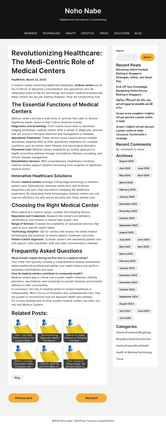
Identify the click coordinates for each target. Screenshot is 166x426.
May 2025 (124, 246)
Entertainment (142, 339)
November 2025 (128, 211)
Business (30, 33)
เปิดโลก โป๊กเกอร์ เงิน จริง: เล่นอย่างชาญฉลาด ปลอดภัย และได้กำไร (134, 103)
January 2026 (127, 196)
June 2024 (143, 310)
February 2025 (127, 261)
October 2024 (127, 289)
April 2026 (143, 175)
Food (138, 345)
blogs (147, 332)
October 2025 (127, 218)
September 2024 (128, 296)
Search (120, 50)
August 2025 (126, 232)
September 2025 (128, 225)
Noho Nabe (83, 11)
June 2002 (125, 318)
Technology (51, 33)
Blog (138, 33)
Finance (130, 345)
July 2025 (124, 239)
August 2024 (126, 303)
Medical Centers (32, 304)
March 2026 (126, 182)
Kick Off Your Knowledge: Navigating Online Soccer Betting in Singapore (132, 90)
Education (122, 33)
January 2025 (127, 268)
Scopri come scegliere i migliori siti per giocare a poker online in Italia (135, 117)
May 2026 (124, 175)
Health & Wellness (127, 352)
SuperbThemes (106, 420)
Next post (91, 398)
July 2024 (124, 310)
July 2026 (124, 168)
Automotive (123, 332)
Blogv (119, 339)
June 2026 (143, 168)
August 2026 (126, 161)
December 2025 (128, 203)
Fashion (120, 345)
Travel (104, 33)
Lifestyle (87, 33)
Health (71, 33)
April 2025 (143, 246)
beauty (134, 332)
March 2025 (126, 253)
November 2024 (128, 282)
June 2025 (143, 239)
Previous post (23, 398)
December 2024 (128, 275)
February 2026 (127, 189)
